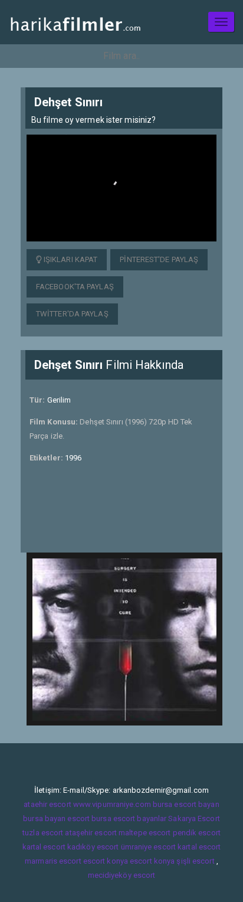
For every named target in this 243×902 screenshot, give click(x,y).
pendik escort (197, 832)
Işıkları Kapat (70, 259)
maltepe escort (144, 832)
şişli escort (195, 861)
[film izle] (75, 22)
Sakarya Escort (193, 818)
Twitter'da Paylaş (72, 313)
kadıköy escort (93, 846)
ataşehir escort (91, 832)
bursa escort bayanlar (128, 818)
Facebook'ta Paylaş (75, 286)
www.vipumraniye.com (112, 804)
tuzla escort (42, 832)
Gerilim (59, 400)
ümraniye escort (148, 846)
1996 (73, 457)
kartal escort (43, 846)
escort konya (105, 861)
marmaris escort (53, 861)
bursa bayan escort (56, 818)
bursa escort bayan (186, 804)
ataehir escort (47, 804)
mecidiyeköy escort (122, 875)
